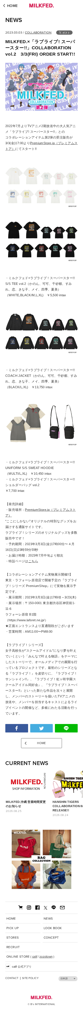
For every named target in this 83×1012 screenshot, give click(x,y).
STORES (12, 937)
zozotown (46, 957)
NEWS (13, 20)
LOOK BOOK (53, 928)
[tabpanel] (41, 859)
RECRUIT (13, 947)
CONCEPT (51, 937)
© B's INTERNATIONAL (41, 1004)
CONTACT (12, 978)
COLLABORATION (38, 32)
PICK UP (12, 928)
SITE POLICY (30, 978)
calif (34, 957)
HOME (12, 6)
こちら (33, 561)
